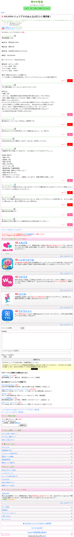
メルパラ (22, 242)
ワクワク (22, 277)
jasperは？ (5, 394)
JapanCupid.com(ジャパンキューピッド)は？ (15, 389)
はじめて (47, 8)
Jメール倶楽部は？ (8, 398)
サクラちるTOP (37, 528)
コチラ (34, 362)
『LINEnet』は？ (7, 375)
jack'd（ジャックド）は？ (10, 402)
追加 (35, 8)
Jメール (22, 294)
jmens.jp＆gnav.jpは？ (8, 385)
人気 (25, 8)
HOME (2, 12)
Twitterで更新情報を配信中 (37, 532)
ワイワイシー (25, 311)
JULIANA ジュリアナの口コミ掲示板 (37, 523)
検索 (40, 8)
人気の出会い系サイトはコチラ (13, 29)
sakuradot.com (43, 536)
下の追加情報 (28, 234)
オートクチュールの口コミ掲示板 (12, 412)
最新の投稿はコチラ (7, 27)
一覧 (30, 8)
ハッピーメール (26, 260)
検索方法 (17, 422)
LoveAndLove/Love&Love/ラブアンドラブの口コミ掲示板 (21, 409)
